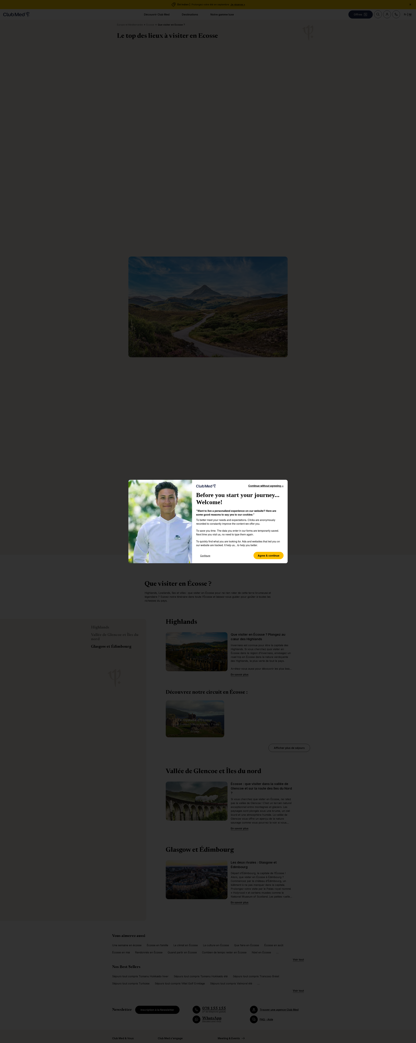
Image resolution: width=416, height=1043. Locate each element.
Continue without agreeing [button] (266, 486)
